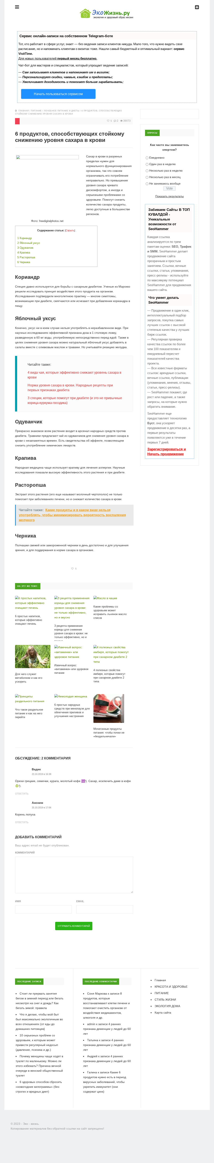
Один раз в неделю (162, 164)
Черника (23, 262)
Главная (23, 111)
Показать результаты (169, 196)
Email (80, 901)
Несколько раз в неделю (166, 170)
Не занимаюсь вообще (165, 183)
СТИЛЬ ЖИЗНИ (165, 999)
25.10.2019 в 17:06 (41, 807)
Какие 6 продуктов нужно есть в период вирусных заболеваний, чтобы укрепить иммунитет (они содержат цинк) (104, 1082)
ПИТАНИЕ (36, 111)
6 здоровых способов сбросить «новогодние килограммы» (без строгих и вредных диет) (39, 1086)
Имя (18, 901)
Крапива (23, 252)
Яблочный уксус (28, 243)
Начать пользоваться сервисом (58, 94)
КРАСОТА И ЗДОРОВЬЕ (171, 986)
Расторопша (26, 257)
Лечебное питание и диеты (61, 111)
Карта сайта (163, 1012)
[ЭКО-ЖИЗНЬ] (107, 9)
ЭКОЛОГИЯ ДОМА (167, 1006)
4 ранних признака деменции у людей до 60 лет (107, 1028)
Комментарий (25, 852)
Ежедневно (156, 157)
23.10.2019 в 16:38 (41, 774)
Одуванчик (25, 247)
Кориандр (24, 238)
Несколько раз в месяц (165, 177)
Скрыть (70, 230)
